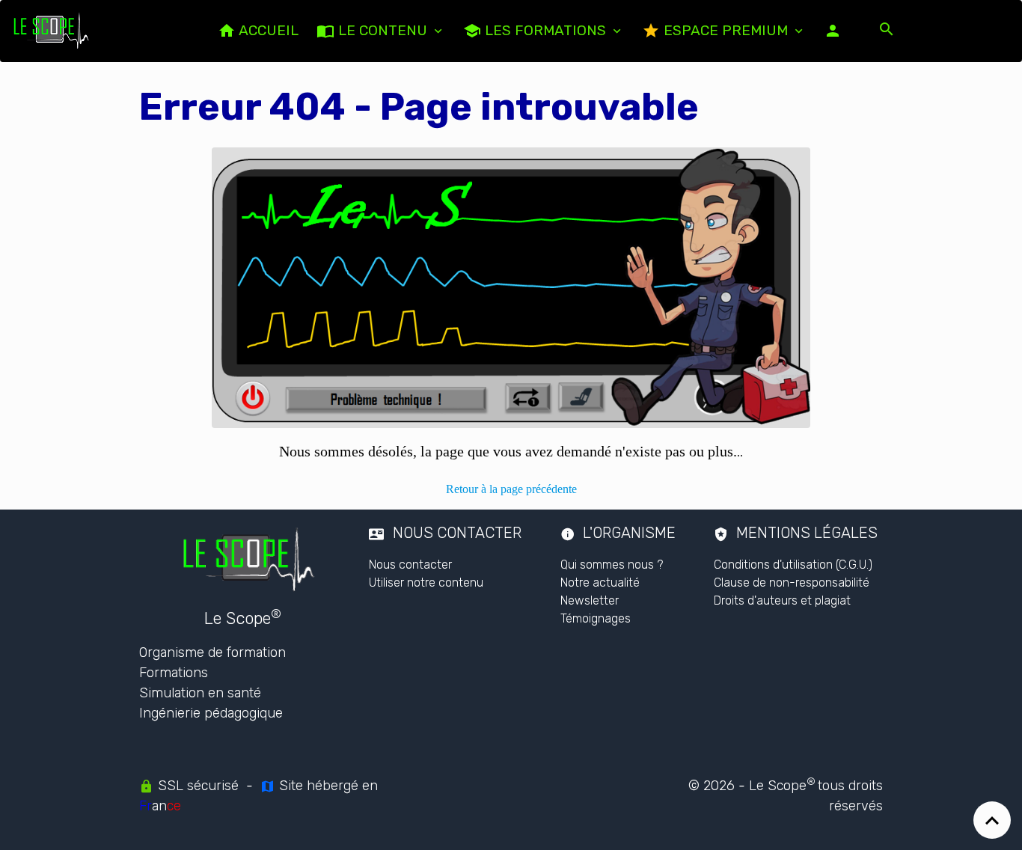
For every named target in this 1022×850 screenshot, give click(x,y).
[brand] (54, 30)
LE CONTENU (382, 30)
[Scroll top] (992, 820)
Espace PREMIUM (726, 30)
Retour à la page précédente (511, 489)
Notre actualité (600, 582)
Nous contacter (410, 564)
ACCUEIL (267, 30)
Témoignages (595, 618)
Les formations (545, 30)
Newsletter (589, 600)
